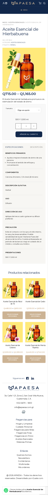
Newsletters (24, 458)
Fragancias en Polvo (24, 436)
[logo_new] (23, 3)
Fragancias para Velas (24, 430)
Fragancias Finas (24, 433)
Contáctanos (24, 461)
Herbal (13, 45)
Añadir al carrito (29, 134)
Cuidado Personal (24, 427)
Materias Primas (24, 442)
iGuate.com (37, 478)
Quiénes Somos (24, 455)
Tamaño (9, 108)
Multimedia (24, 464)
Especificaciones (14, 147)
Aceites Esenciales (16, 22)
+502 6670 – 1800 (24, 403)
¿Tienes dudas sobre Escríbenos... (26, 490)
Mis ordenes (24, 467)
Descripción (36, 147)
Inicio (4, 22)
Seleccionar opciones (12, 315)
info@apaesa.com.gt (24, 407)
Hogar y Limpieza (24, 424)
